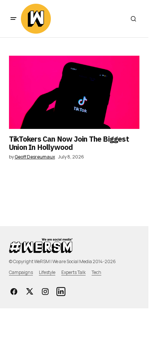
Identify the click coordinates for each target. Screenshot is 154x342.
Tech (96, 272)
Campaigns (21, 272)
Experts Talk (73, 272)
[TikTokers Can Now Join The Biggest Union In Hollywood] (74, 92)
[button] (13, 18)
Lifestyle (47, 272)
